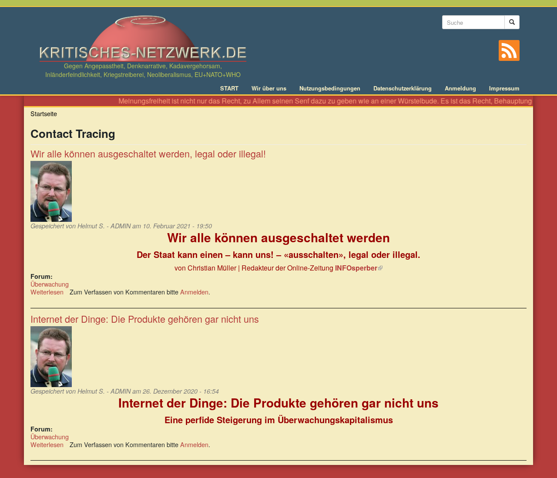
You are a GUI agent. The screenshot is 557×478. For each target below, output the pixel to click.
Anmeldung (460, 88)
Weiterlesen (47, 291)
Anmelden (194, 291)
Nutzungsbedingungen (329, 88)
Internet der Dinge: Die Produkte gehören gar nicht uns (144, 318)
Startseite (43, 113)
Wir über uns (269, 88)
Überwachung (49, 283)
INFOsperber (359, 268)
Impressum (504, 88)
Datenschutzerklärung (402, 88)
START (229, 88)
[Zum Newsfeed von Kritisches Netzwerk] (509, 50)
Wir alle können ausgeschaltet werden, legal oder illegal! (148, 153)
